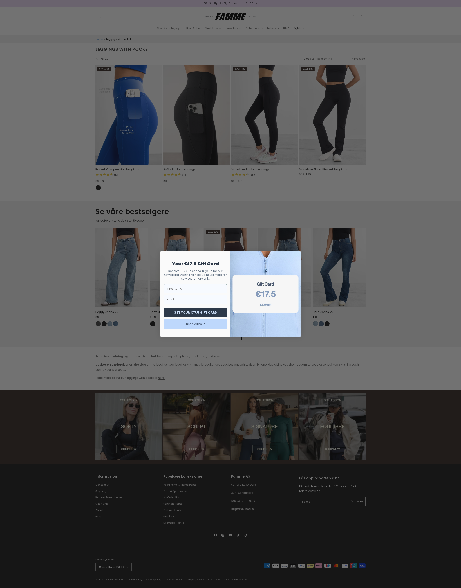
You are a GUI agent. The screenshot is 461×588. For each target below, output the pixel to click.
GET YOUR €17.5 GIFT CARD (195, 312)
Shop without (195, 324)
